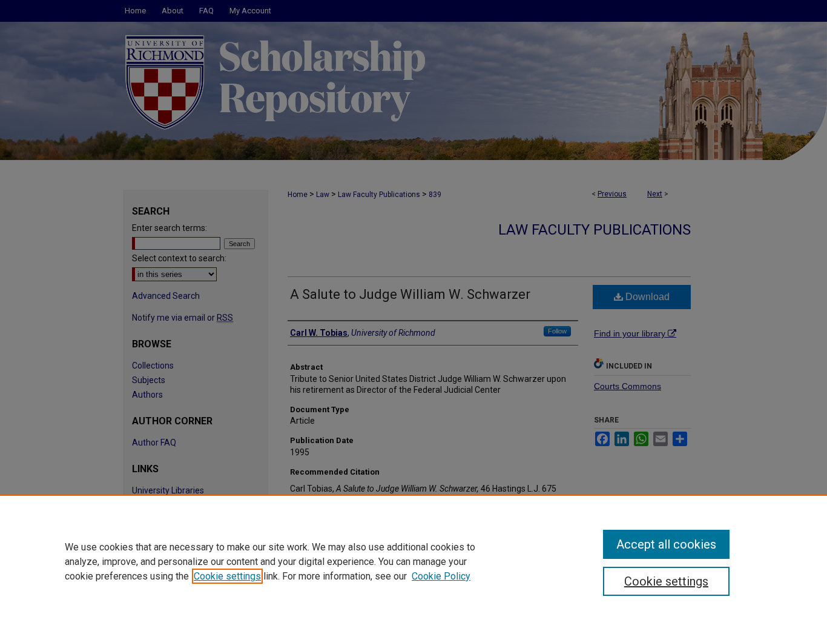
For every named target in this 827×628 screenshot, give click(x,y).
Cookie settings (227, 576)
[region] (413, 561)
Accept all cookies (666, 544)
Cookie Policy (441, 576)
